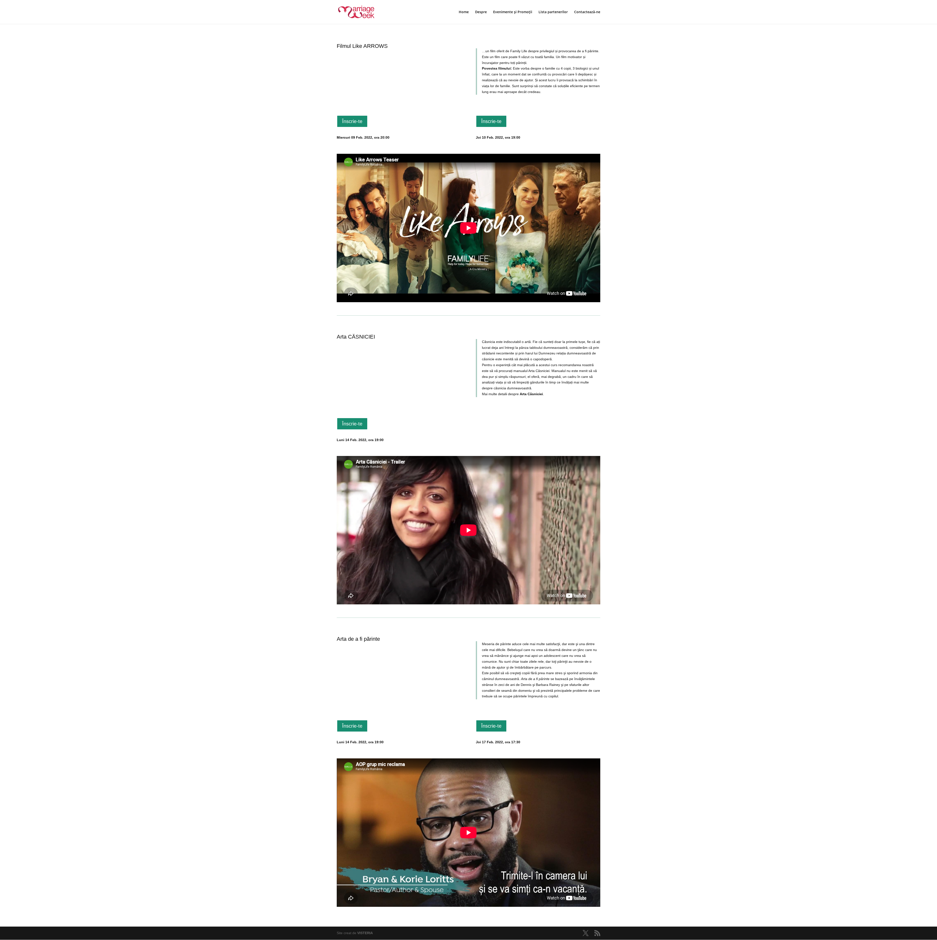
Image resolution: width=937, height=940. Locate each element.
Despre (481, 12)
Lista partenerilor (553, 12)
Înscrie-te (352, 121)
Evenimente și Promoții (512, 12)
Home (464, 12)
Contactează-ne (587, 12)
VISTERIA (365, 933)
